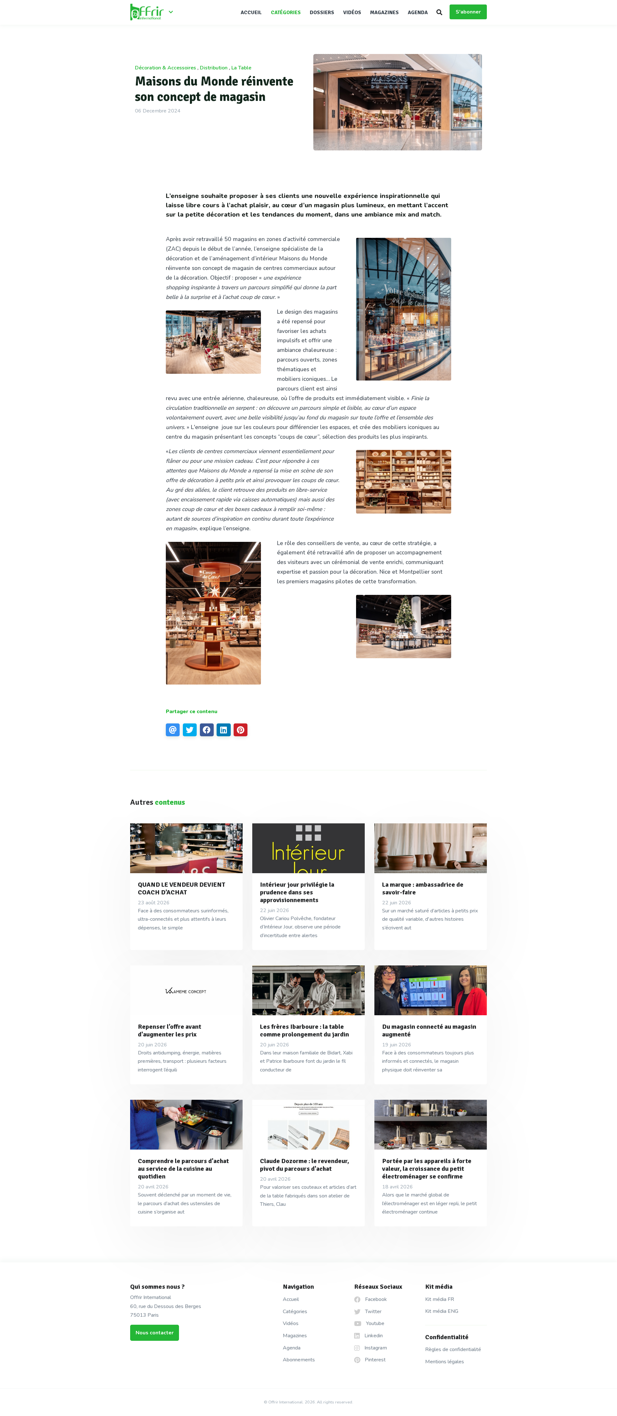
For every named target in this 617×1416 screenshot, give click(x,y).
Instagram (375, 1347)
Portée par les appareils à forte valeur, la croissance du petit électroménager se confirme (426, 1168)
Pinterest (374, 1359)
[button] (439, 12)
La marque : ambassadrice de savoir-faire (422, 888)
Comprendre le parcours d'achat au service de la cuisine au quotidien (183, 1168)
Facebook (375, 1299)
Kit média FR (439, 1299)
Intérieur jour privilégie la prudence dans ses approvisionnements (297, 892)
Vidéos (352, 12)
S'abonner (468, 11)
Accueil (251, 12)
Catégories (286, 12)
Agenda (418, 12)
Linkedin (373, 1335)
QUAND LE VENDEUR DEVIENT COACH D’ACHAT (181, 888)
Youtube (374, 1323)
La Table (241, 67)
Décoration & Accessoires (165, 67)
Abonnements (299, 1359)
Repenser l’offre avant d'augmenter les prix (169, 1030)
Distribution (214, 67)
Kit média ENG (441, 1311)
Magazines (384, 12)
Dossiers (322, 12)
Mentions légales (444, 1361)
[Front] (154, 12)
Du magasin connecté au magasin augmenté (429, 1030)
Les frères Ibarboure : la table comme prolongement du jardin (304, 1030)
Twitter (372, 1311)
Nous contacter (155, 1332)
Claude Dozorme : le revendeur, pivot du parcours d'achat (304, 1165)
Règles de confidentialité (453, 1349)
